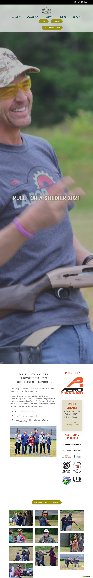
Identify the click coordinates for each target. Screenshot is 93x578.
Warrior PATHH (33, 17)
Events (63, 17)
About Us (16, 17)
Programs (49, 17)
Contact (77, 17)
